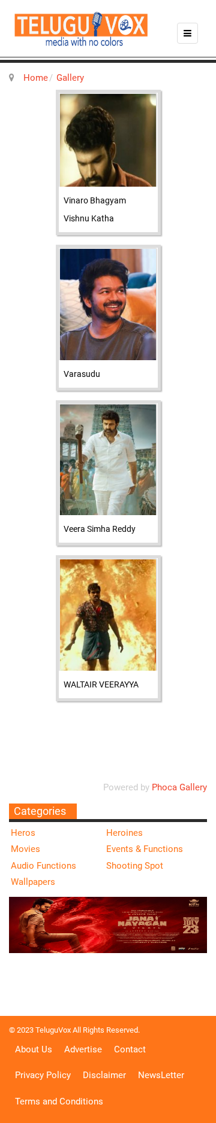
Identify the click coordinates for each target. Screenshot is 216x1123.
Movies (25, 849)
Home (35, 77)
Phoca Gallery (179, 787)
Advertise (83, 1049)
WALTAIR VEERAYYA (101, 684)
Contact (130, 1049)
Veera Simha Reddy (100, 529)
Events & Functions (144, 849)
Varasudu (82, 374)
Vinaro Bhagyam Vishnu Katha (95, 209)
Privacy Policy (43, 1075)
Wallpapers (33, 882)
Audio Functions (43, 865)
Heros (23, 832)
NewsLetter (161, 1075)
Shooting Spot (134, 865)
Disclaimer (104, 1075)
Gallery (70, 77)
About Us (33, 1049)
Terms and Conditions (59, 1101)
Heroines (124, 832)
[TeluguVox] (81, 29)
